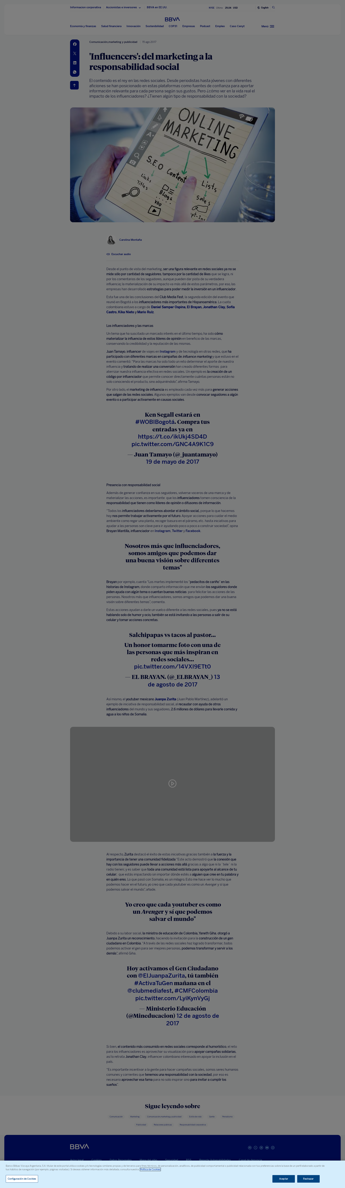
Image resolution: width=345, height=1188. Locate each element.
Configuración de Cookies (22, 1178)
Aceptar (283, 1178)
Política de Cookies (150, 1169)
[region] (172, 1174)
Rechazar (308, 1178)
